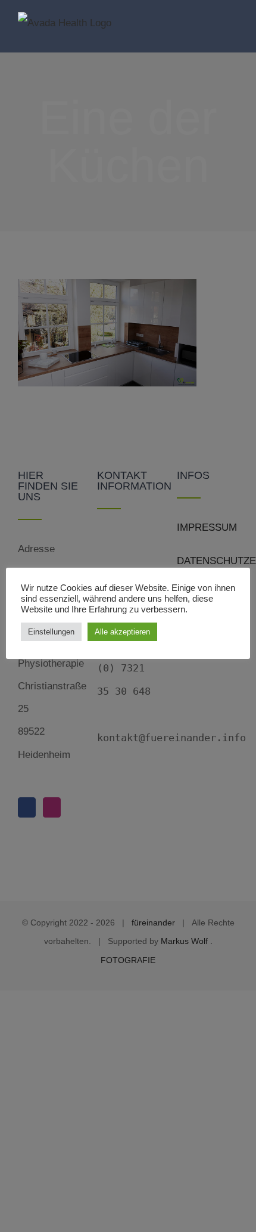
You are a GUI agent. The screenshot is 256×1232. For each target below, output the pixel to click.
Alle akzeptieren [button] (122, 631)
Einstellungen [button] (51, 631)
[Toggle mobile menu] (233, 25)
